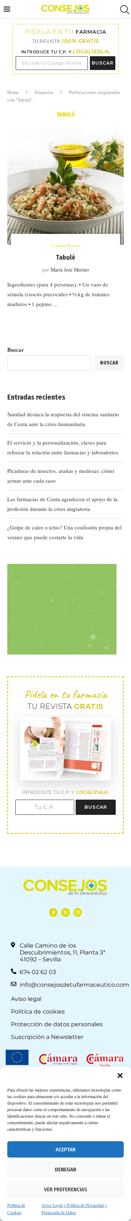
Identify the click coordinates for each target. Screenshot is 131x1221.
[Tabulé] (65, 187)
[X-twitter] (65, 912)
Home (13, 92)
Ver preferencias (65, 1189)
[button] (120, 1075)
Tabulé (65, 257)
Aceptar (66, 1149)
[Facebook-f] (53, 912)
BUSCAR (103, 63)
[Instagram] (78, 912)
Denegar (65, 1169)
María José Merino (70, 269)
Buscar (15, 350)
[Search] (123, 10)
